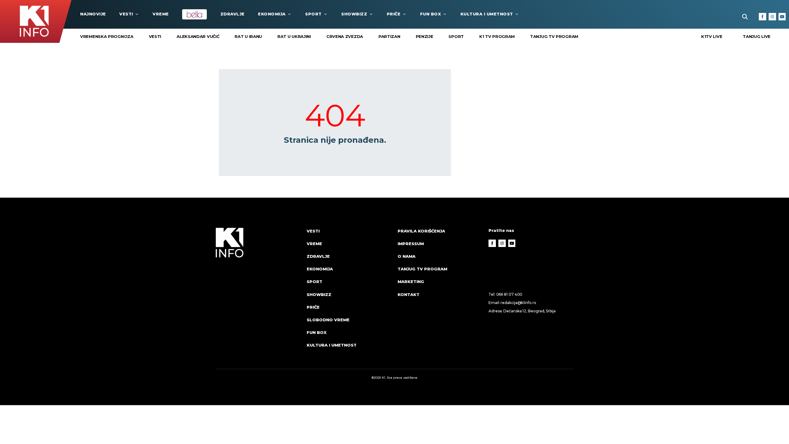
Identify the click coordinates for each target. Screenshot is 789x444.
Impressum (411, 243)
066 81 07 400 (509, 294)
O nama (406, 256)
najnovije (93, 13)
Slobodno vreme (328, 319)
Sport (313, 13)
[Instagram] (772, 16)
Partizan (389, 36)
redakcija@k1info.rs (518, 302)
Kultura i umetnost (486, 13)
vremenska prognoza (106, 36)
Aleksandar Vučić (198, 36)
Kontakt (408, 294)
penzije (424, 36)
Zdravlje (232, 13)
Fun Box (430, 13)
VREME (161, 13)
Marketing (411, 281)
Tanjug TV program (422, 268)
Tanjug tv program (554, 36)
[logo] (258, 294)
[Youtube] (782, 16)
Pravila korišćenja (421, 230)
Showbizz (354, 13)
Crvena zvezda (344, 36)
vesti (155, 36)
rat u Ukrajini (294, 36)
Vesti (126, 13)
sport (456, 36)
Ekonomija (272, 13)
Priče (394, 13)
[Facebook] (762, 16)
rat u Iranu (248, 36)
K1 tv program (497, 36)
